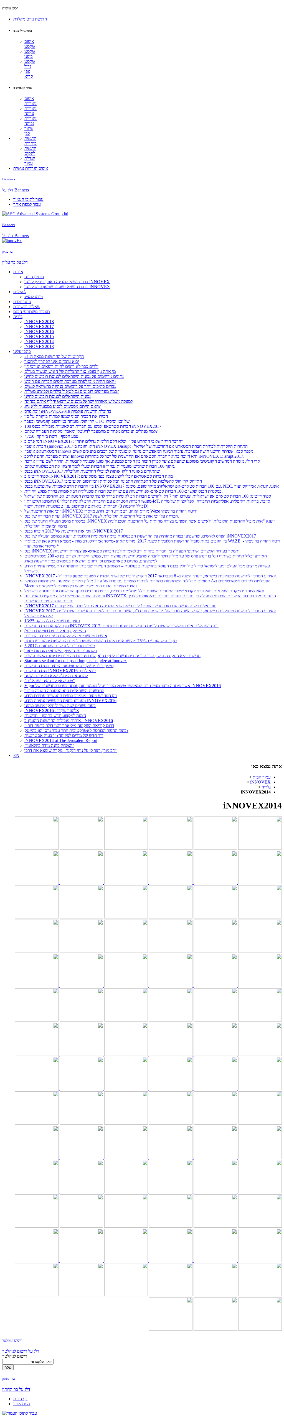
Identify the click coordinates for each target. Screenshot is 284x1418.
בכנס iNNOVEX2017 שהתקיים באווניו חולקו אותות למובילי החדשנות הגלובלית (92, 471)
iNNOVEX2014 (39, 341)
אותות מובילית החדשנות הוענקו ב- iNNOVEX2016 (68, 720)
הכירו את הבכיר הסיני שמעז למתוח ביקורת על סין (66, 416)
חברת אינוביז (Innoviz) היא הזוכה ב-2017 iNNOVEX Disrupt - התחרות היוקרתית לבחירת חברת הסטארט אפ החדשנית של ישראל (136, 446)
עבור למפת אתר (27, 204)
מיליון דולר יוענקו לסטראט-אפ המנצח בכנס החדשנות (68, 665)
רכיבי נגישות (10, 8)
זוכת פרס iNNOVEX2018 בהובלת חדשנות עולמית (67, 411)
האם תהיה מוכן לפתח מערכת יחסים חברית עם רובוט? (70, 381)
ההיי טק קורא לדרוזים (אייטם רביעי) (55, 630)
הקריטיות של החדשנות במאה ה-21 (54, 356)
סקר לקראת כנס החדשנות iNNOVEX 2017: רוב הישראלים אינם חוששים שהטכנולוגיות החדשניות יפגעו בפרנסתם (121, 625)
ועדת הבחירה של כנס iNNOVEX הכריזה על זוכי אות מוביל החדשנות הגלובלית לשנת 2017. (101, 516)
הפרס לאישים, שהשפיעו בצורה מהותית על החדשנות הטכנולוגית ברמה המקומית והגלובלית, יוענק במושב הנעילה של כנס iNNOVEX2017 (140, 536)
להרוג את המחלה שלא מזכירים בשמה (56, 675)
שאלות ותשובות (26, 306)
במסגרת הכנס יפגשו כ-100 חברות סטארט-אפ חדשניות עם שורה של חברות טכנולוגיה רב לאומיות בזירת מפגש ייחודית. (123, 491)
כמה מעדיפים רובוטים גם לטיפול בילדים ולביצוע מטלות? (71, 391)
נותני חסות (22, 301)
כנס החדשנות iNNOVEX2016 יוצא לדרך (60, 670)
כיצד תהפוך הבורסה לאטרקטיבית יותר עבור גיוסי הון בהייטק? (76, 730)
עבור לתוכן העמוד (28, 199)
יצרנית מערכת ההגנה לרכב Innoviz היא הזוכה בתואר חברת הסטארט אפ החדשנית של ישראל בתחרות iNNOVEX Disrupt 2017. (134, 456)
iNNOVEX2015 (39, 336)
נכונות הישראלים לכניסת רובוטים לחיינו (57, 396)
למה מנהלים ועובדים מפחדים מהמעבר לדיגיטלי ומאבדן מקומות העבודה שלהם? (91, 431)
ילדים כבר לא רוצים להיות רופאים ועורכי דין (61, 366)
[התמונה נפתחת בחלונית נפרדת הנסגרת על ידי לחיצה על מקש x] (259, 848)
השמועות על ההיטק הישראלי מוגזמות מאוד (60, 650)
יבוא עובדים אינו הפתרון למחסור (51, 361)
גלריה (17, 316)
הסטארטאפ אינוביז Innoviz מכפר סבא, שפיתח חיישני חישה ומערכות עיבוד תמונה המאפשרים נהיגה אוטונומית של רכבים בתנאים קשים (138, 451)
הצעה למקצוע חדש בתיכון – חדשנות (55, 715)
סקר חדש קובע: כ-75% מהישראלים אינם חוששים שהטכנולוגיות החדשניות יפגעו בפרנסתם (100, 640)
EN (16, 755)
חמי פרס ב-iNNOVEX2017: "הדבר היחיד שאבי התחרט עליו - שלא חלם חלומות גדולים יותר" (103, 441)
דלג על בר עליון (15, 262)
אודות (18, 271)
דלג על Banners (15, 190)
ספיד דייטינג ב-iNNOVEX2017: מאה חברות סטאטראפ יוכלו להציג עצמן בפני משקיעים (98, 476)
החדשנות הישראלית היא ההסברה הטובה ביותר (64, 690)
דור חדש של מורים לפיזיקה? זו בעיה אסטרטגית (63, 735)
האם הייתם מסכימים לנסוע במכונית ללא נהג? (62, 406)
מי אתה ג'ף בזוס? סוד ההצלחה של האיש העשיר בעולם (70, 371)
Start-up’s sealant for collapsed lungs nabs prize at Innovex (75, 660)
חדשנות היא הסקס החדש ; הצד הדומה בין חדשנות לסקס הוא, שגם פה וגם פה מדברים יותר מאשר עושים (112, 655)
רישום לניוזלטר (12, 1340)
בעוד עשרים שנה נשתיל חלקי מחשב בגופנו (60, 705)
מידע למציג (33, 296)
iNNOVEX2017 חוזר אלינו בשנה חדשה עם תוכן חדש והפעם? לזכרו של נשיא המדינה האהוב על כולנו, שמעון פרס (120, 605)
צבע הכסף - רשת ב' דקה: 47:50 (51, 436)
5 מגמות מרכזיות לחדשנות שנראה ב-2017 (59, 645)
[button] (30, 19)
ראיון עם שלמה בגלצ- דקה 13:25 (52, 620)
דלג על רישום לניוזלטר (20, 1351)
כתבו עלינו (22, 351)
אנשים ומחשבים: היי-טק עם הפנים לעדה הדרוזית (65, 635)
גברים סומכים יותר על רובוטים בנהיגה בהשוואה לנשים (70, 386)
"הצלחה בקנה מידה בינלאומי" (49, 745)
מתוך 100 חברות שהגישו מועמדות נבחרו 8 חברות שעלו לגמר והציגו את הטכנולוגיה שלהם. (99, 466)
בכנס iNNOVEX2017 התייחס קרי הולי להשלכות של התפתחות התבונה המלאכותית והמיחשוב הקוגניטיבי (113, 481)
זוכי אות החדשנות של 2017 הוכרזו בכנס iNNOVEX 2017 (73, 531)
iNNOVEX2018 (39, 321)
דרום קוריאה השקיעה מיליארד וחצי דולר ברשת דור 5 (69, 725)
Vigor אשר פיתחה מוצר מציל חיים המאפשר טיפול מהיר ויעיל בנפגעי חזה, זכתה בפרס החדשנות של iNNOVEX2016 (122, 685)
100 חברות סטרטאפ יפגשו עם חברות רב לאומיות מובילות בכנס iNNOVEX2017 (92, 426)
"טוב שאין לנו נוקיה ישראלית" (49, 680)
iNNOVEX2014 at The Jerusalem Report (60, 740)
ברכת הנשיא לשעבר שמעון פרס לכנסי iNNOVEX (67, 286)
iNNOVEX (260, 782)
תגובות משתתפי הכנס (31, 311)
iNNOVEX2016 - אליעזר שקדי (51, 710)
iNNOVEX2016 (39, 331)
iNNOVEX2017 (39, 326)
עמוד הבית (262, 777)
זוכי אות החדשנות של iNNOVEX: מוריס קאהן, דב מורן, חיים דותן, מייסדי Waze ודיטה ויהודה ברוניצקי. (111, 511)
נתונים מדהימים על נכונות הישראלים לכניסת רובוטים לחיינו (74, 376)
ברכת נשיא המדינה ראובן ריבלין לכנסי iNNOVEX (67, 281)
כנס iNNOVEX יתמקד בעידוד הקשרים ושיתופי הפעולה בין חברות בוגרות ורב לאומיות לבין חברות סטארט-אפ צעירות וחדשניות (131, 551)
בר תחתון (8, 1378)
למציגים (19, 291)
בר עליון (7, 251)
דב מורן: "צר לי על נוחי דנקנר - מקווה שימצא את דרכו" (70, 750)
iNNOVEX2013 (39, 346)
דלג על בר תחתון (16, 1389)
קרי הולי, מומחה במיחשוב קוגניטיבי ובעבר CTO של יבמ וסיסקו (77, 421)
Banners (8, 179)
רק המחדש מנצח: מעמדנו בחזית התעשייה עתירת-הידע (70, 695)
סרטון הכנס (34, 276)
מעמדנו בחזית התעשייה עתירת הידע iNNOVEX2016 (70, 700)
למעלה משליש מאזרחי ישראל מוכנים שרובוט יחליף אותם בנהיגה (78, 401)
